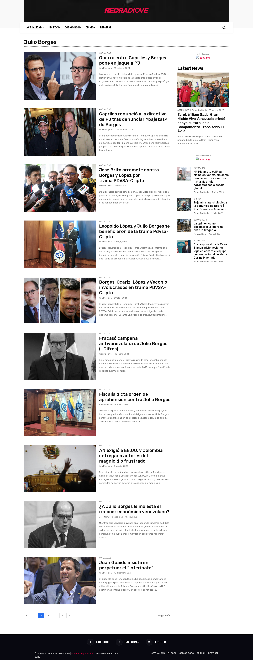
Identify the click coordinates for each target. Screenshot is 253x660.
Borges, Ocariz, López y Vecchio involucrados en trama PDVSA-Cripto (133, 287)
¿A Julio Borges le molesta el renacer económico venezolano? (134, 509)
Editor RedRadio (199, 110)
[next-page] (69, 615)
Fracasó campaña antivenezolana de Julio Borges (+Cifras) (133, 344)
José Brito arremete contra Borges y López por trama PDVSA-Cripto (129, 175)
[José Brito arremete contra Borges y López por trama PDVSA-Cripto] (60, 188)
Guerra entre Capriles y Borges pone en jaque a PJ (132, 60)
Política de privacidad (82, 653)
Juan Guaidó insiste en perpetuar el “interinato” (126, 565)
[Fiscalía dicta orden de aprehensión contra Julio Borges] (60, 412)
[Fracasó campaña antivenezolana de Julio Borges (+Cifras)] (60, 356)
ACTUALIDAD (105, 53)
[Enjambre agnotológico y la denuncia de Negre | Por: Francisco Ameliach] (184, 204)
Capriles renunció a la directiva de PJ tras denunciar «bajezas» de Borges (133, 119)
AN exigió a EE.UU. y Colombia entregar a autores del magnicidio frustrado (131, 456)
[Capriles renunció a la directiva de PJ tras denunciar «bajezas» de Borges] (60, 132)
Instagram (132, 642)
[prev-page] (27, 615)
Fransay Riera (200, 234)
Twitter (160, 642)
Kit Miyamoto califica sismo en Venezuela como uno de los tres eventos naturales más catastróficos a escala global (211, 180)
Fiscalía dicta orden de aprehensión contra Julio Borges (134, 397)
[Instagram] (119, 642)
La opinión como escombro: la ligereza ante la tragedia (208, 227)
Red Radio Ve (105, 404)
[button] (224, 27)
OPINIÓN (197, 199)
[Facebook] (90, 642)
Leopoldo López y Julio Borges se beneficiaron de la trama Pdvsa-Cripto (134, 231)
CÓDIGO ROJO (200, 220)
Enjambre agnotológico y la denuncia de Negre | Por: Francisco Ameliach (211, 206)
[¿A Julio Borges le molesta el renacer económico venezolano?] (60, 524)
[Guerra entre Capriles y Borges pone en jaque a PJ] (60, 76)
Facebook (102, 642)
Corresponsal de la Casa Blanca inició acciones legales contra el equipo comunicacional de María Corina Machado (210, 251)
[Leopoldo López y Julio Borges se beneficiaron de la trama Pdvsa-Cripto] (60, 244)
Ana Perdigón (105, 68)
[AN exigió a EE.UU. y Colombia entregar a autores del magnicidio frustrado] (60, 468)
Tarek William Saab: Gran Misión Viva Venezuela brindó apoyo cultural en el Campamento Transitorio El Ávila (201, 122)
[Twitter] (149, 642)
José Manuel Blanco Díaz (111, 517)
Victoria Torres (105, 186)
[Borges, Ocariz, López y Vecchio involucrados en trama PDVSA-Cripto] (60, 300)
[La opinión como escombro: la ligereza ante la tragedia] (184, 225)
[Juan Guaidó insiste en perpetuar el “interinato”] (60, 581)
